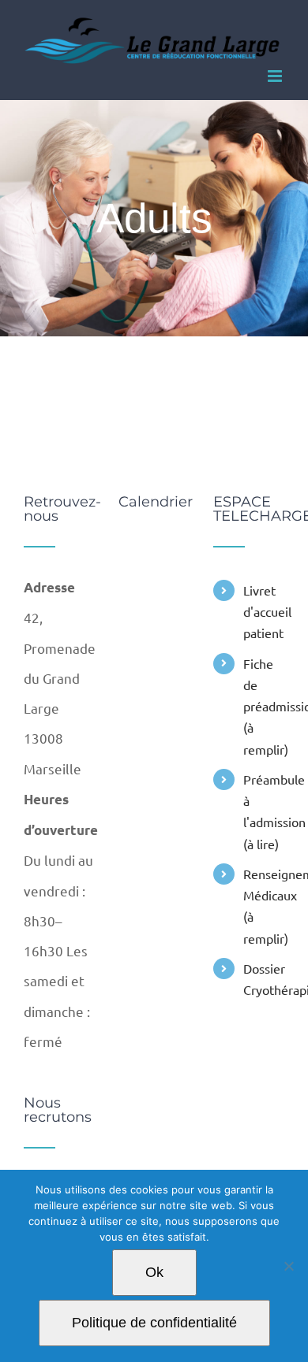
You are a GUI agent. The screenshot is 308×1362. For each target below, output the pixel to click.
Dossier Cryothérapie (263, 978)
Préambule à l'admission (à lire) (263, 811)
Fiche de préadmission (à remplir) (263, 706)
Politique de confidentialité (154, 1322)
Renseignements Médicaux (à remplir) (263, 906)
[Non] (288, 1266)
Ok (154, 1272)
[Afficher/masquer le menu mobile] (276, 76)
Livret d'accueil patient (263, 611)
